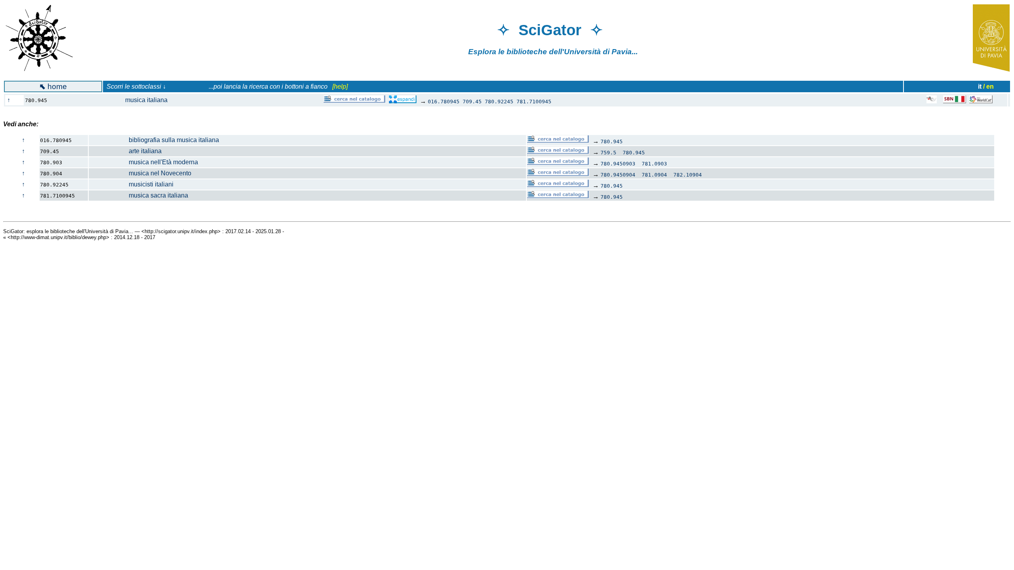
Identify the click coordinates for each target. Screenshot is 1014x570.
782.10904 (687, 175)
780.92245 (499, 101)
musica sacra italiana (138, 195)
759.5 (608, 153)
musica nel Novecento (140, 173)
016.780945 (443, 101)
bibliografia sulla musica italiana (154, 140)
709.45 (472, 101)
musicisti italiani (131, 184)
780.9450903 (617, 164)
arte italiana (125, 151)
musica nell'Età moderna (143, 162)
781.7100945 (534, 101)
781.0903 (654, 164)
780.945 (611, 141)
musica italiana (130, 100)
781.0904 (654, 175)
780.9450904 (617, 175)
